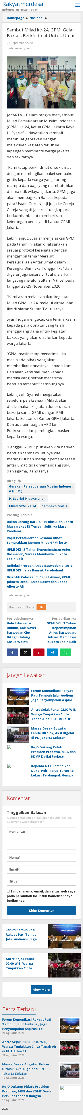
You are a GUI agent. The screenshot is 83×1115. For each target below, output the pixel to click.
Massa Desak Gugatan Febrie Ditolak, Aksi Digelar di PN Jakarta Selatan (52, 733)
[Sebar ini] (12, 652)
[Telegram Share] (52, 652)
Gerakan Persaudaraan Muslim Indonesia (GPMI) (41, 488)
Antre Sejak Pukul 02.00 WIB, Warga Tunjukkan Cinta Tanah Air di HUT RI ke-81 (53, 714)
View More (41, 989)
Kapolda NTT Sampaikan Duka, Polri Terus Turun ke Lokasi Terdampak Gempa (52, 770)
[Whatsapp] (65, 652)
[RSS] (41, 607)
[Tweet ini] (25, 652)
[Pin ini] (38, 652)
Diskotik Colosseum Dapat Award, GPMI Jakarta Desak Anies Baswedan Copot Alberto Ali (38, 581)
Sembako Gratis (54, 506)
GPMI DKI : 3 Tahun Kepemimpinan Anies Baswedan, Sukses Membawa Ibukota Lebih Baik (39, 554)
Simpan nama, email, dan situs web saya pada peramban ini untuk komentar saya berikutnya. (41, 896)
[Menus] (78, 5)
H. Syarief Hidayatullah (27, 498)
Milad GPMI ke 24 (22, 506)
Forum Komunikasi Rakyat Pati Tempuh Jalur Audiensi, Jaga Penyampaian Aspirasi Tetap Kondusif (23, 939)
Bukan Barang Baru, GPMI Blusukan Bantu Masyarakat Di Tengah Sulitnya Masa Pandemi (40, 526)
